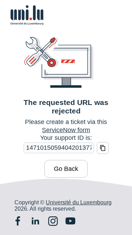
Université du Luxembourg (79, 202)
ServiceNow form (66, 130)
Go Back (66, 168)
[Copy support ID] (103, 148)
